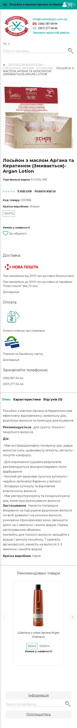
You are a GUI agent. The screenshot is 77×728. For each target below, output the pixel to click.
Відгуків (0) (52, 399)
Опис (6, 399)
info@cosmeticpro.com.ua (50, 19)
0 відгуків (24, 191)
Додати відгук (45, 191)
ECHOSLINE (39, 179)
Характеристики (27, 399)
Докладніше (11, 292)
